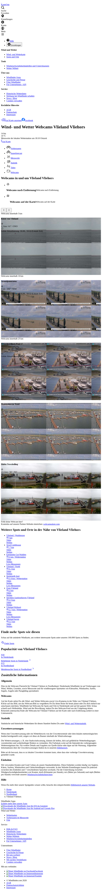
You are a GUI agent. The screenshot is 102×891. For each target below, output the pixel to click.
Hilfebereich (62, 748)
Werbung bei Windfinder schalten (20, 96)
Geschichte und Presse (15, 80)
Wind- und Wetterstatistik (75, 723)
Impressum (11, 114)
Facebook (29, 120)
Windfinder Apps (13, 77)
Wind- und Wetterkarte (15, 54)
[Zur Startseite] (1, 2)
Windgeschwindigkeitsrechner (39, 774)
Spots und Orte (12, 57)
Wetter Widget (12, 68)
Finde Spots (9, 643)
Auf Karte (6, 141)
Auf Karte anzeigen (13, 120)
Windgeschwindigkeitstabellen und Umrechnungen (27, 66)
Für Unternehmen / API (16, 84)
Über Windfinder (13, 82)
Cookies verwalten (14, 101)
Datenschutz (11, 112)
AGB (8, 110)
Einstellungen (16, 45)
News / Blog (11, 98)
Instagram (39, 873)
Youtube (38, 876)
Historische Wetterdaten (16, 93)
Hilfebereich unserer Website (83, 785)
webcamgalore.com (51, 524)
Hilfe (12, 41)
